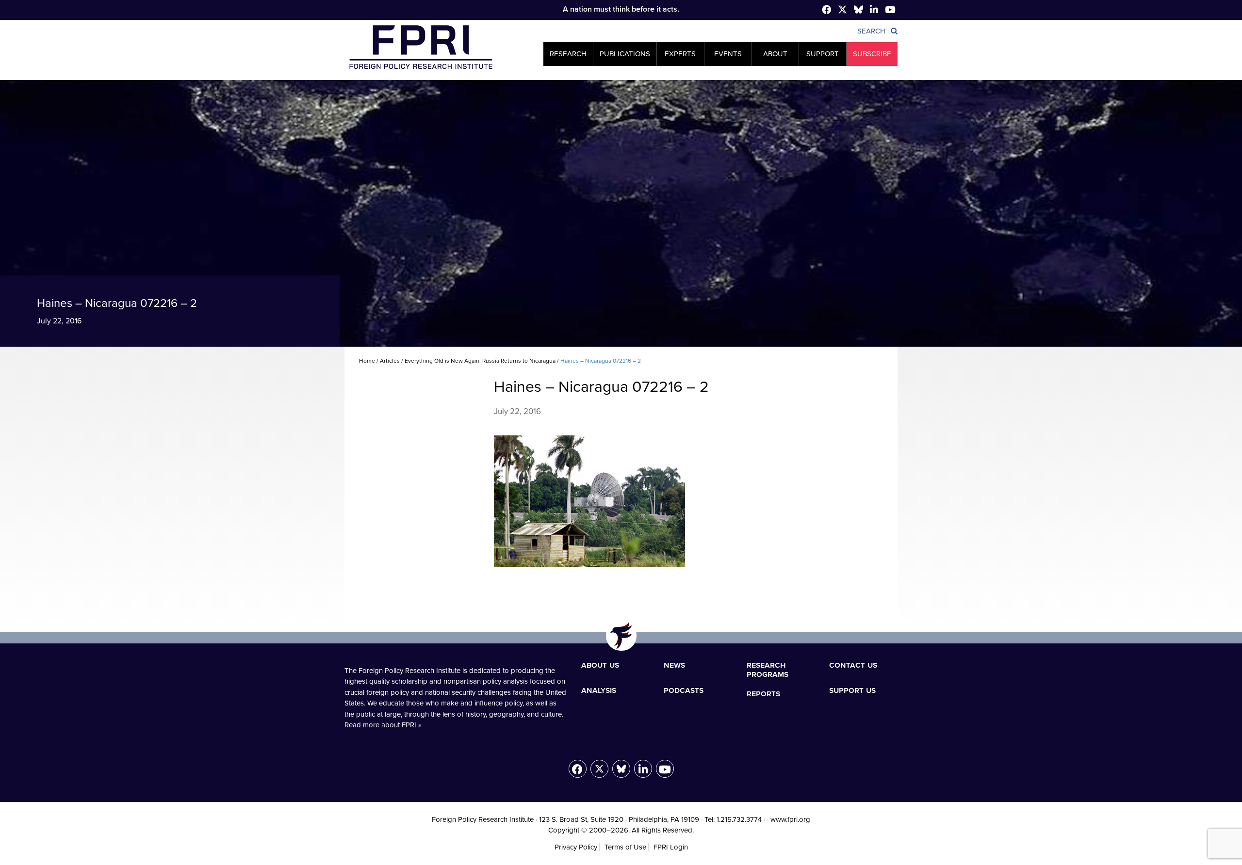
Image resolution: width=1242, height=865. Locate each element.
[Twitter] (842, 11)
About (775, 53)
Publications (625, 53)
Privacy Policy (576, 847)
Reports (763, 693)
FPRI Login (671, 847)
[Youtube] (665, 769)
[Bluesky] (621, 769)
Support (822, 53)
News (674, 664)
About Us (600, 664)
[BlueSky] (858, 11)
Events (728, 53)
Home (367, 360)
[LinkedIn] (643, 769)
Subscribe (872, 53)
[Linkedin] (874, 10)
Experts (680, 53)
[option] (621, 213)
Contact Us (853, 664)
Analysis (598, 690)
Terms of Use (625, 847)
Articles (390, 360)
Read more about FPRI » (383, 725)
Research (568, 53)
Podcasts (683, 690)
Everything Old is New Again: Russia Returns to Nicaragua (480, 360)
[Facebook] (826, 10)
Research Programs (767, 669)
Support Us (852, 690)
